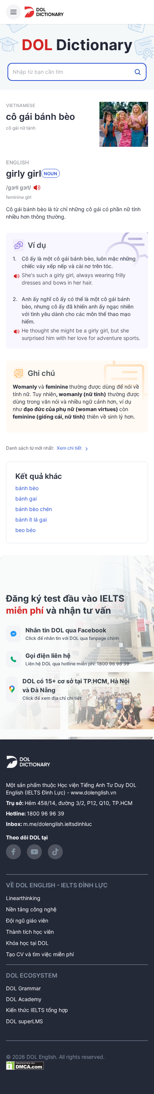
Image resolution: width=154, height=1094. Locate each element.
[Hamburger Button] (13, 11)
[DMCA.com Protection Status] (25, 1065)
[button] (77, 187)
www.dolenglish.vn (93, 792)
